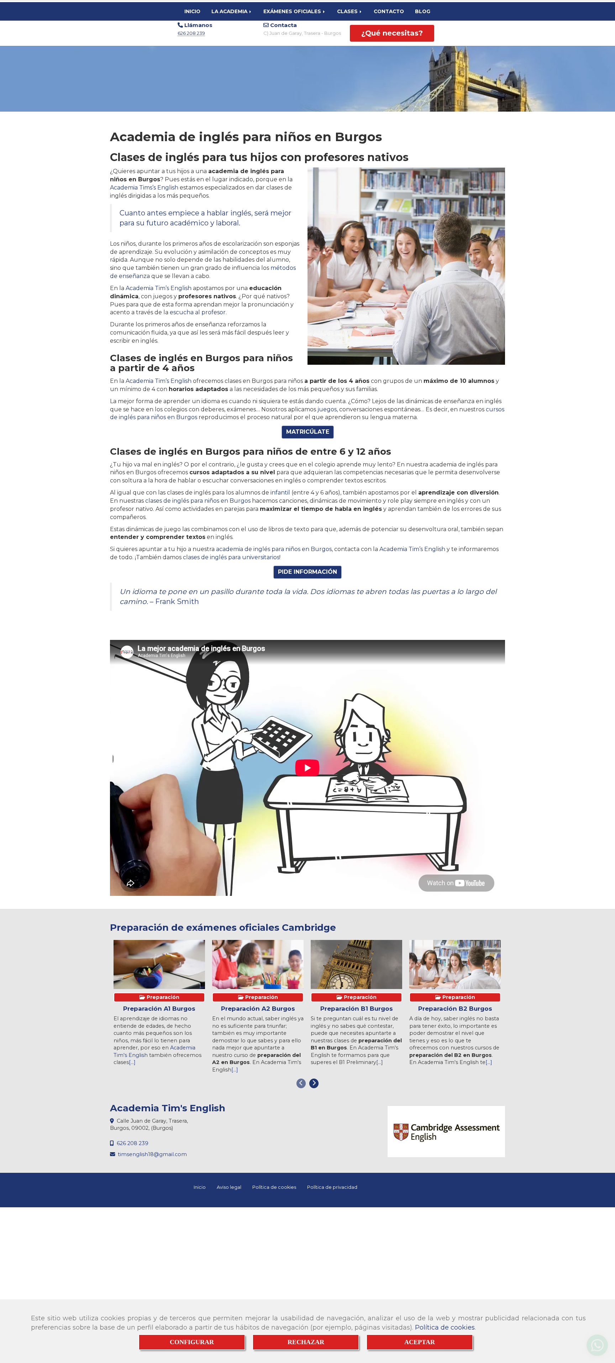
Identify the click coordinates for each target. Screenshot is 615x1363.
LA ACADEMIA (230, 11)
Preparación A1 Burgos (159, 1008)
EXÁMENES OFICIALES (292, 11)
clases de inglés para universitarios (231, 557)
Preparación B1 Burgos (356, 1008)
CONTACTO (389, 11)
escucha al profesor (198, 312)
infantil (280, 492)
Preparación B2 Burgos (455, 1008)
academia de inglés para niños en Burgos (274, 549)
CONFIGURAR (192, 1342)
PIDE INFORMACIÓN (307, 571)
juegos (327, 409)
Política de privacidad (332, 1187)
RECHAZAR (306, 1342)
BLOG (422, 11)
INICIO (192, 11)
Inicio (200, 1187)
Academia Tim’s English (158, 288)
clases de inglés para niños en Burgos (198, 500)
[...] (132, 1062)
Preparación (162, 997)
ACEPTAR (419, 1342)
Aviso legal (229, 1187)
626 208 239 (191, 33)
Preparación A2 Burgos (258, 1008)
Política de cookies (445, 1327)
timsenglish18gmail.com (152, 1154)
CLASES (348, 11)
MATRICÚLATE (307, 431)
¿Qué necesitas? (392, 33)
